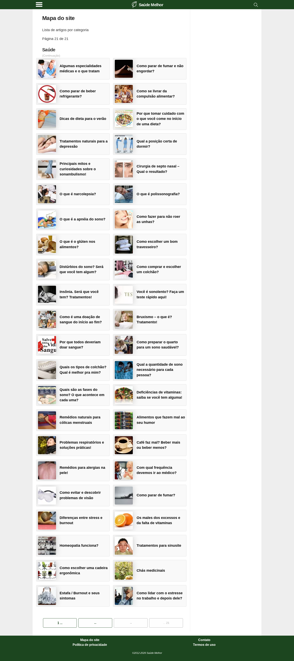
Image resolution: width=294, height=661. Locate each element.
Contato (204, 640)
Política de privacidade (90, 644)
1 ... (59, 623)
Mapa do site (89, 640)
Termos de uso (204, 644)
